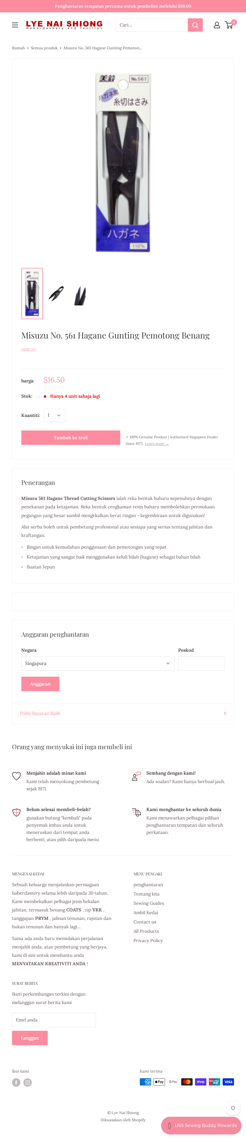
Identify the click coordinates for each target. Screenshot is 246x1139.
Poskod (186, 650)
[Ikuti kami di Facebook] (16, 1082)
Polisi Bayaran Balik (40, 713)
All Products (146, 931)
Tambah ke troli (71, 437)
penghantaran (148, 884)
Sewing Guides (149, 903)
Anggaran (40, 684)
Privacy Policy (148, 940)
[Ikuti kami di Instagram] (27, 1082)
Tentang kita (147, 894)
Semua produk (44, 48)
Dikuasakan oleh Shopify (123, 1119)
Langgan (30, 1038)
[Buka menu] (15, 25)
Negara (29, 650)
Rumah (18, 48)
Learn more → (157, 443)
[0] (229, 25)
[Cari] (195, 25)
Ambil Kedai (146, 912)
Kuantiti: (30, 415)
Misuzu (29, 349)
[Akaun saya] (217, 25)
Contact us (145, 922)
